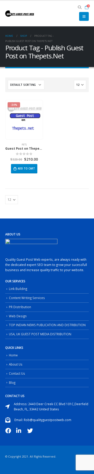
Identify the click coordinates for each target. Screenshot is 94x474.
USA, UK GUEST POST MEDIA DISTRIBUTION (40, 334)
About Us (15, 364)
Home (13, 355)
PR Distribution (20, 307)
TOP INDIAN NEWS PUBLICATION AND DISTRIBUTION (47, 325)
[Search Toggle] (80, 7)
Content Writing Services (27, 298)
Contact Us (17, 373)
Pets (24, 144)
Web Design (18, 316)
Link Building (18, 289)
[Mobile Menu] (84, 16)
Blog (12, 382)
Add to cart (26, 168)
